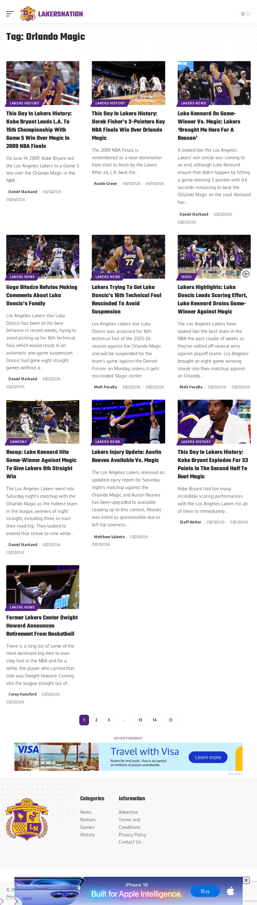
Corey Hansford (22, 694)
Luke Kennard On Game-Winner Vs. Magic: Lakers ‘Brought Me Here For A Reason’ (209, 126)
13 (140, 720)
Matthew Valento (109, 536)
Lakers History (24, 103)
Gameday (18, 442)
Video (186, 277)
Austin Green (105, 183)
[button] (11, 13)
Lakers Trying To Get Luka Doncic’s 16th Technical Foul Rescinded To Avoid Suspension (126, 300)
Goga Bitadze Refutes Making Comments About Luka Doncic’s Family (41, 295)
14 (155, 720)
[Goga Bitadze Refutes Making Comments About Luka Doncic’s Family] (42, 257)
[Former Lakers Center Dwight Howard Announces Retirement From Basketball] (42, 587)
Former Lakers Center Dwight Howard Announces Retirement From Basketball (42, 626)
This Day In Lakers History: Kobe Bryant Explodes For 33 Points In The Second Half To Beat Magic (213, 464)
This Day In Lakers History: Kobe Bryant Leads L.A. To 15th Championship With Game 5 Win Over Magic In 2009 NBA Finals (39, 130)
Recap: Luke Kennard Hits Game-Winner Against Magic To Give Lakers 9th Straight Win (41, 464)
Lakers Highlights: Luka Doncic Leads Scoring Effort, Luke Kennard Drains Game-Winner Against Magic (212, 300)
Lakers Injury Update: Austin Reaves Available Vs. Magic (126, 456)
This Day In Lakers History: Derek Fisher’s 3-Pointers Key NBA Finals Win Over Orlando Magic (128, 126)
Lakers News (193, 103)
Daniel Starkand (22, 191)
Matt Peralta (105, 386)
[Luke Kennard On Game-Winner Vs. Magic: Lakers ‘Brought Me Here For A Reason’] (214, 83)
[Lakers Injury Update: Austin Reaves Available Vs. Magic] (128, 422)
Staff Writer (190, 521)
